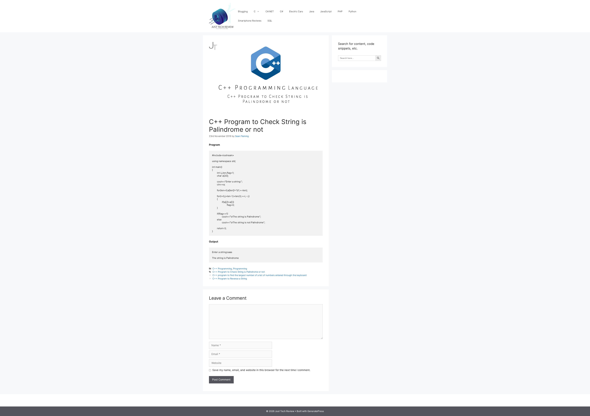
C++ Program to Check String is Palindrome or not (238, 271)
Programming (240, 268)
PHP (340, 11)
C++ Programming (222, 268)
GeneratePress (315, 411)
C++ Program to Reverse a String (229, 278)
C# (281, 11)
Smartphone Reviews (249, 20)
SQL (269, 20)
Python (352, 11)
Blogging (243, 11)
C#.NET (270, 11)
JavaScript (326, 11)
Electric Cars (296, 11)
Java (311, 11)
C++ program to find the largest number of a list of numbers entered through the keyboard (259, 275)
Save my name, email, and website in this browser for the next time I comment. (261, 370)
